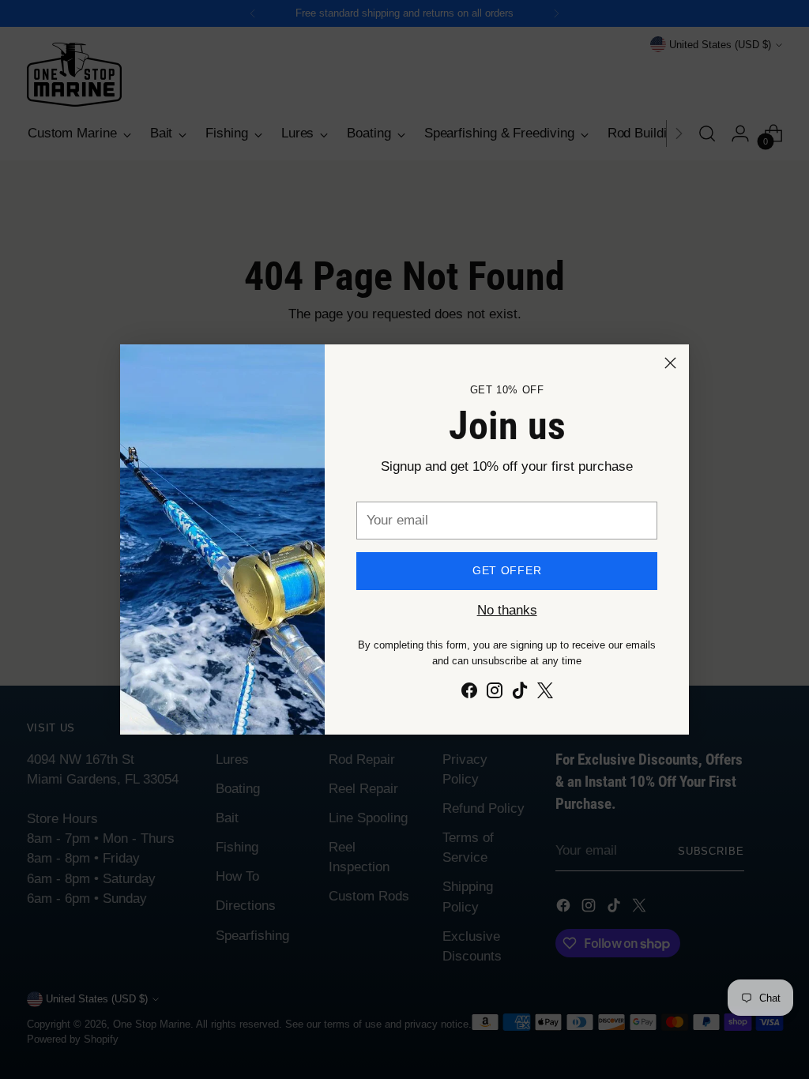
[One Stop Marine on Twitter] (545, 693)
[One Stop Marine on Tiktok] (519, 693)
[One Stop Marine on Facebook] (469, 693)
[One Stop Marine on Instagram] (494, 693)
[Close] (670, 363)
